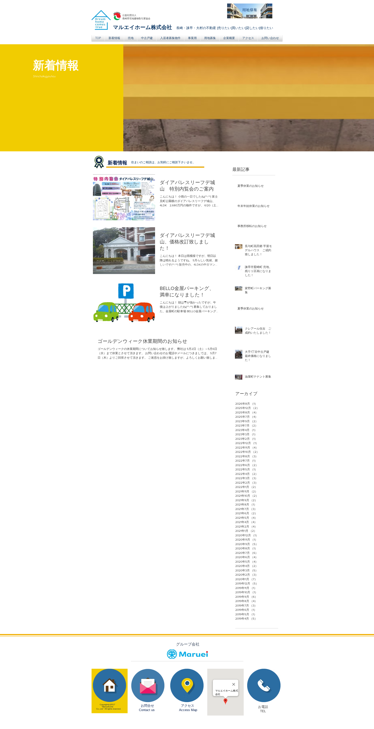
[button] (130, 38)
